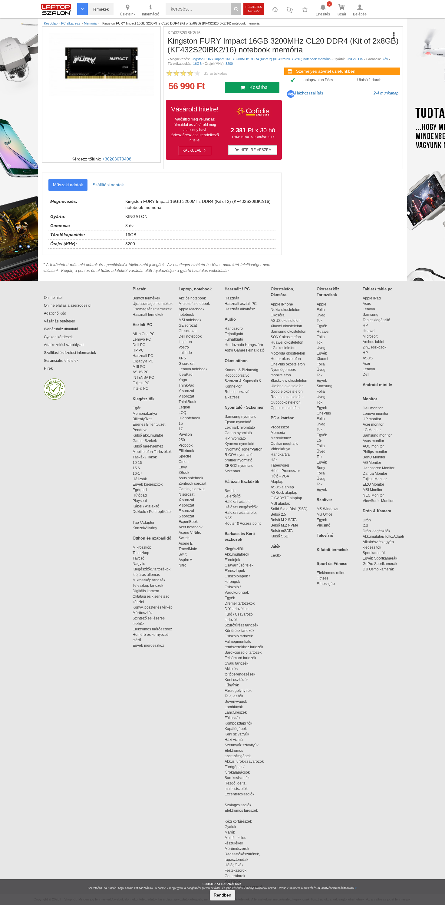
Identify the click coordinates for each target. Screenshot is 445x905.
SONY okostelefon (286, 337)
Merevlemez (281, 438)
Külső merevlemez (148, 446)
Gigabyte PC (143, 361)
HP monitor (372, 419)
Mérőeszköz (143, 613)
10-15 (137, 463)
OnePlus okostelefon (288, 364)
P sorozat (186, 505)
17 (181, 429)
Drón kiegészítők (376, 531)
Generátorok (235, 876)
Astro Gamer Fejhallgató (245, 350)
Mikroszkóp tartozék (149, 580)
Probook (186, 445)
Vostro (184, 347)
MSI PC (139, 367)
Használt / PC (237, 289)
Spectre (185, 456)
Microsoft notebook (194, 304)
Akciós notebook (192, 298)
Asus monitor (373, 441)
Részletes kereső (254, 8)
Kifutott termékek (332, 549)
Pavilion (185, 434)
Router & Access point (243, 523)
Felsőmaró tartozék (240, 658)
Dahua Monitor (375, 473)
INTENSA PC (143, 377)
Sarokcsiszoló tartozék (243, 652)
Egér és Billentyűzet (149, 424)
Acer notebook (191, 527)
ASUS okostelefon (286, 321)
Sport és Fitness (332, 563)
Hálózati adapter (238, 502)
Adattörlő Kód (55, 313)
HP (365, 325)
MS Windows (327, 509)
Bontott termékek (146, 298)
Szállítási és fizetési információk (70, 353)
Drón (367, 520)
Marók (233, 832)
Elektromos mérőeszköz (152, 629)
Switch (184, 538)
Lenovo (369, 309)
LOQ (182, 413)
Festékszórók (235, 870)
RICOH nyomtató (238, 455)
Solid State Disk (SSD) (289, 509)
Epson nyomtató (238, 422)
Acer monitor (373, 424)
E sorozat (186, 511)
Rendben (222, 895)
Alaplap (277, 482)
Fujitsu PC (141, 383)
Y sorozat (186, 391)
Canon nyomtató (238, 433)
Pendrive (140, 430)
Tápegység (280, 465)
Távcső (138, 558)
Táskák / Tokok (145, 457)
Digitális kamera (146, 591)
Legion (184, 407)
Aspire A (185, 560)
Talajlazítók (234, 696)
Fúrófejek (235, 560)
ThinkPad (186, 385)
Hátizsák (140, 479)
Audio (230, 319)
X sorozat (186, 500)
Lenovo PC (142, 339)
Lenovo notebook (193, 369)
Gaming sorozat (192, 489)
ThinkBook (187, 402)
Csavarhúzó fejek (242, 565)
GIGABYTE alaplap (287, 498)
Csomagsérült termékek (152, 309)
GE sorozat (189, 325)
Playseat (140, 501)
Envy (183, 467)
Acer (366, 364)
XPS (182, 358)
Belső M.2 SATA (284, 520)
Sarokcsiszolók (239, 778)
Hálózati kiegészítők (241, 507)
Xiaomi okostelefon (286, 326)
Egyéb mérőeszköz (148, 645)
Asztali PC (142, 324)
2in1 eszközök (374, 347)
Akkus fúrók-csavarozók (244, 761)
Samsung (324, 386)
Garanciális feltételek (61, 360)
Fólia (321, 310)
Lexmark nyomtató (240, 427)
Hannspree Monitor (378, 468)
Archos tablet (373, 342)
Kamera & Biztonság (241, 370)
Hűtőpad (140, 495)
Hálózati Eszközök (242, 481)
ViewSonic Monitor (378, 501)
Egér (136, 408)
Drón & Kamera (377, 511)
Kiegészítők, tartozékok (151, 569)
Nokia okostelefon (285, 310)
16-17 (137, 473)
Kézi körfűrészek (241, 821)
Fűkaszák (232, 718)
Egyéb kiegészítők (148, 484)
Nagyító (139, 564)
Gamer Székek (145, 441)
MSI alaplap (280, 503)
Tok (319, 321)
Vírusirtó (323, 525)
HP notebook (189, 418)
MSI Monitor (372, 490)
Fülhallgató (234, 339)
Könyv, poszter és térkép (153, 607)
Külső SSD (279, 536)
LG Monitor (372, 430)
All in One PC (144, 334)
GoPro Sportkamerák (380, 564)
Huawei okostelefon (287, 342)
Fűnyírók (232, 685)
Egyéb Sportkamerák (381, 558)
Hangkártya (280, 454)
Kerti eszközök (237, 680)
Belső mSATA (282, 531)
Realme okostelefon (287, 397)
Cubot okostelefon (286, 402)
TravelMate (189, 549)
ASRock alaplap (285, 492)
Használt (232, 298)
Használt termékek (148, 314)
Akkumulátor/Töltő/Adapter (384, 536)
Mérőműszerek (237, 849)
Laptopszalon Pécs (317, 80)
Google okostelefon (287, 391)
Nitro (182, 565)
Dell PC (139, 345)
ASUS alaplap (283, 487)
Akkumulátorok (240, 554)
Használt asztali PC (241, 304)
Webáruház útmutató (61, 329)
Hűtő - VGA (280, 476)
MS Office (324, 514)
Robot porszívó (237, 375)
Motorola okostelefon (288, 353)
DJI (365, 526)
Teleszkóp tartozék (148, 585)
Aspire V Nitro (191, 532)
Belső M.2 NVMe (285, 525)
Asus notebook (191, 478)
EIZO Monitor (373, 484)
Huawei (323, 331)
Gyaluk (237, 827)
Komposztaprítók (238, 723)
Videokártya (280, 449)
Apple (321, 304)
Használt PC (143, 356)
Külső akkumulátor (148, 435)
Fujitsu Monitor (375, 479)
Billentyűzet (142, 419)
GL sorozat (187, 331)
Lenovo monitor (375, 413)
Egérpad (140, 490)
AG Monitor (372, 463)
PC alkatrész (282, 418)
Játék (275, 546)
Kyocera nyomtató (239, 444)
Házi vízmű (234, 740)
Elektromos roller (330, 573)
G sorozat (186, 364)
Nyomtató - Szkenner (244, 407)
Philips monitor (375, 452)
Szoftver (324, 499)
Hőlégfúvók (234, 865)
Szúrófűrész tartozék (241, 625)
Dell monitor (373, 408)
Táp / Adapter (143, 522)
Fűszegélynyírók (239, 691)
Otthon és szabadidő (152, 538)
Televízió (325, 535)
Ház (274, 460)
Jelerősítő (233, 496)
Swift (182, 554)
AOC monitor (373, 446)
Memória (278, 433)
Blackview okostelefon (289, 380)
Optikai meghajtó (284, 443)
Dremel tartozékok (242, 603)
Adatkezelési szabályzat (64, 345)
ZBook (184, 473)
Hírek (48, 368)
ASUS (368, 358)
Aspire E (186, 543)
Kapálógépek (236, 729)
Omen (184, 462)
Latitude (185, 353)
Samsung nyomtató (240, 417)
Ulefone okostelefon (287, 386)
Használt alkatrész (240, 309)
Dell (366, 374)
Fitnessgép (326, 584)
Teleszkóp (141, 553)
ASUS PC (141, 372)
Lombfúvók (234, 707)
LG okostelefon (283, 348)
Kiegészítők (143, 399)
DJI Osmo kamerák (379, 569)
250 (182, 440)
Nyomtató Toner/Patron (243, 449)
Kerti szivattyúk (237, 734)
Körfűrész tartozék (239, 631)
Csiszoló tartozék (239, 636)
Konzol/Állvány (145, 528)
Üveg (321, 315)
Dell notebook (190, 336)
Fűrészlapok (237, 571)
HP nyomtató (235, 438)
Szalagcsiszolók (238, 805)
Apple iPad (372, 298)
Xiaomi (322, 359)
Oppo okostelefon (285, 408)
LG (319, 440)
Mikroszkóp (142, 547)
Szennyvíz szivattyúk (242, 745)
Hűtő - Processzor (285, 471)
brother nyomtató (238, 460)
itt (356, 888)
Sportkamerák (374, 553)
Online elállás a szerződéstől (67, 305)
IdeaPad (186, 374)
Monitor (370, 399)
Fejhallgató (234, 334)
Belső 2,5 (278, 514)
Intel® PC (140, 388)
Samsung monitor (377, 435)
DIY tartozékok (237, 609)
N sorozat (186, 494)
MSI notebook (190, 320)
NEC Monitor (373, 495)
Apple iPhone (282, 304)
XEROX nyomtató (239, 466)
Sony (321, 468)
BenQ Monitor (374, 457)
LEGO (276, 555)
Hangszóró (234, 328)
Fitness (322, 578)
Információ (150, 14)
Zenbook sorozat (192, 483)
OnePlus (324, 413)
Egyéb (322, 326)
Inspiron (185, 342)
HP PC (138, 350)
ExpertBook (188, 522)
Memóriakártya (145, 413)
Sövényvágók (238, 701)
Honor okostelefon (286, 359)
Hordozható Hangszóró (244, 345)
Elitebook (186, 451)
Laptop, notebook (195, 289)
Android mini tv (377, 384)
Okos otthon (236, 360)
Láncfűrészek (238, 712)
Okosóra (278, 315)
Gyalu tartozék (236, 663)
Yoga (183, 380)
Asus (367, 304)
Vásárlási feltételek (59, 321)
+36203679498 (116, 159)
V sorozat (186, 396)
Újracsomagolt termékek (153, 304)
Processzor (280, 427)
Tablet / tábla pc (377, 289)
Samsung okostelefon (288, 331)
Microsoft (370, 336)
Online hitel (53, 298)
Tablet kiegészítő (376, 320)
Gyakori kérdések (58, 337)
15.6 (136, 468)
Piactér (139, 289)
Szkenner (232, 471)
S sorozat (186, 516)
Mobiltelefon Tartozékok (152, 452)
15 (181, 423)
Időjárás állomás (146, 575)
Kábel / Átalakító (147, 506)
